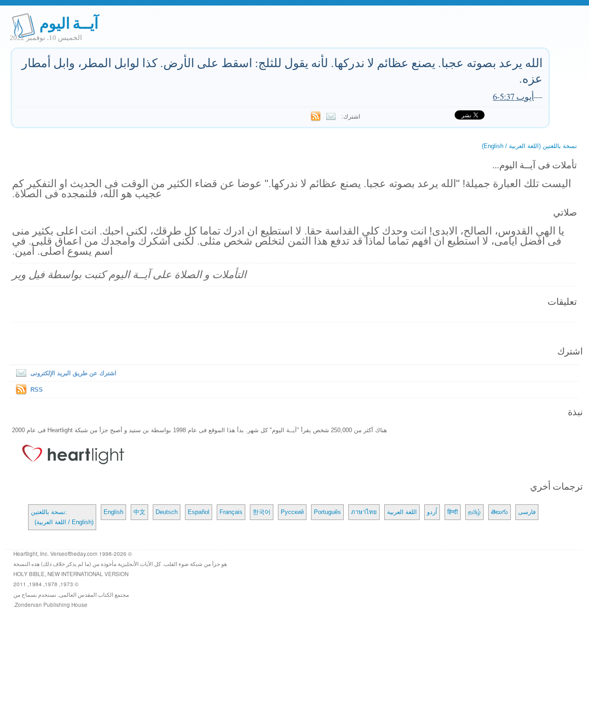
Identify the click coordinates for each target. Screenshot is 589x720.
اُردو (432, 512)
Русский (292, 512)
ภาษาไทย (364, 512)
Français (231, 512)
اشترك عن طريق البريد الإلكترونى (73, 373)
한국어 (262, 512)
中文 (139, 512)
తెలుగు (499, 512)
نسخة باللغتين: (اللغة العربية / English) (62, 517)
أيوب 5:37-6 (513, 96)
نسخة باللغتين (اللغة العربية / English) (529, 146)
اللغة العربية (402, 512)
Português (327, 512)
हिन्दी (452, 512)
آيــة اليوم (69, 22)
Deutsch (167, 512)
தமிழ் (474, 512)
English (113, 512)
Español (198, 512)
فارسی (527, 512)
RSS (36, 389)
